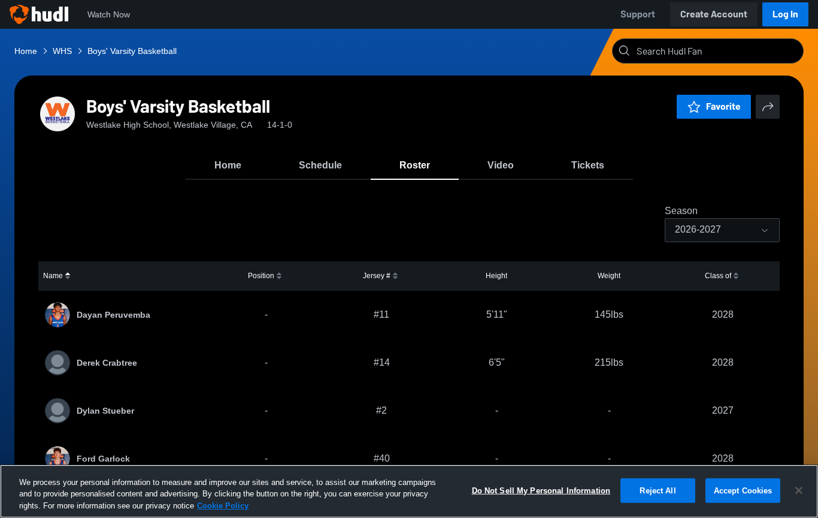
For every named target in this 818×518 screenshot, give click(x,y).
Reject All (657, 490)
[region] (409, 491)
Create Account (713, 14)
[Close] (799, 490)
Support (637, 14)
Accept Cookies (743, 490)
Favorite (723, 106)
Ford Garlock (103, 458)
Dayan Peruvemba (113, 315)
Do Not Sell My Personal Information (541, 490)
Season (681, 211)
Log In (785, 14)
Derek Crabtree (107, 363)
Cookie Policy (223, 505)
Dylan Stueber (105, 410)
